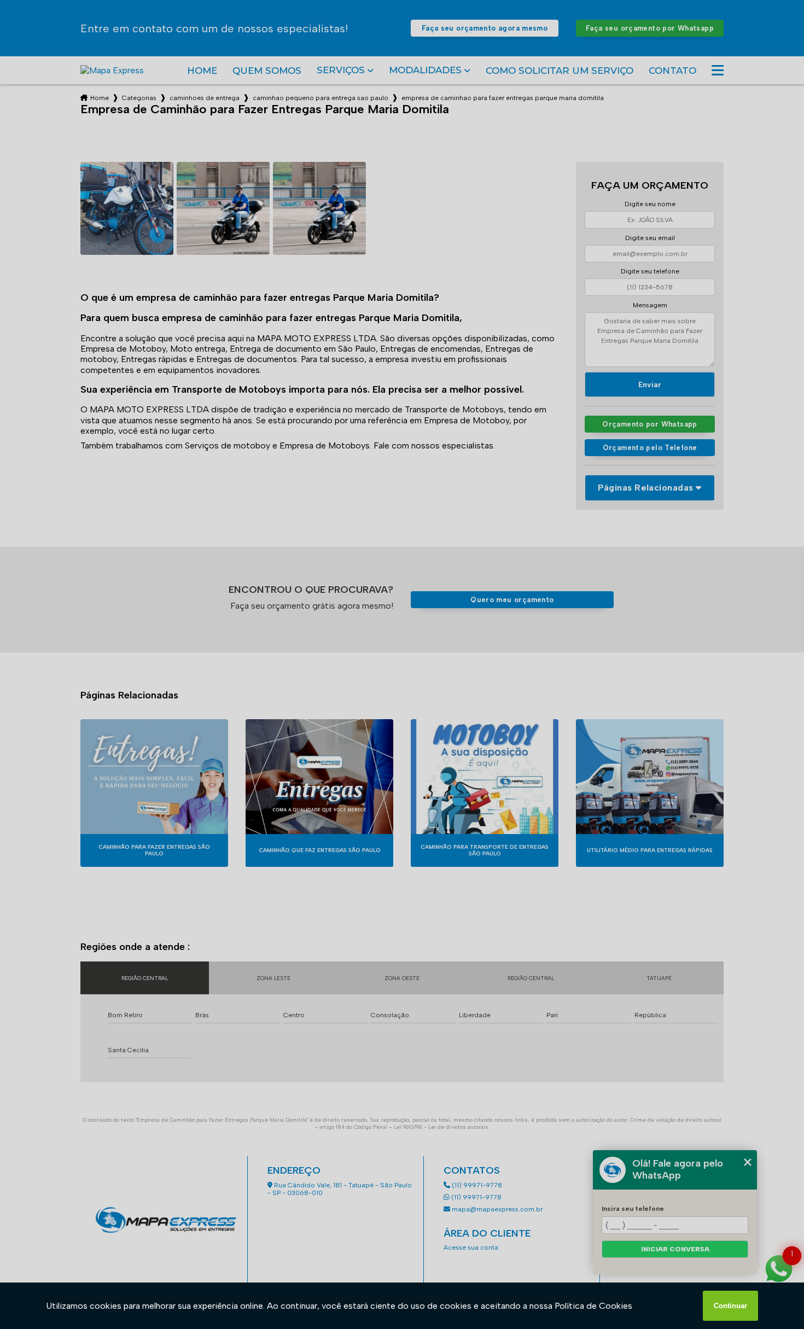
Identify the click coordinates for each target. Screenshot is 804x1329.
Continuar (730, 1306)
